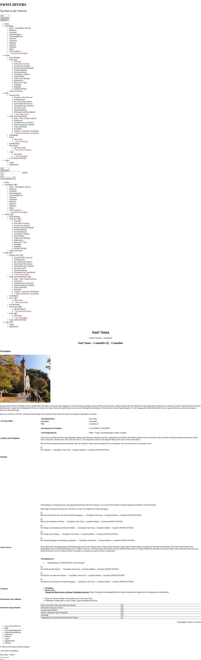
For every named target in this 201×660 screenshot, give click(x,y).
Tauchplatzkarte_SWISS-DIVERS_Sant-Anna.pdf (65, 563)
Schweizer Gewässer (21, 64)
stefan (199, 622)
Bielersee (12, 43)
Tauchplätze (9, 26)
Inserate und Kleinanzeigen (24, 68)
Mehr (7, 93)
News (11, 137)
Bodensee (13, 30)
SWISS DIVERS (13, 4)
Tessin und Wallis (20, 127)
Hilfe (6, 628)
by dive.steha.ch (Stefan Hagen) (18, 647)
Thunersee (13, 41)
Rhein (11, 49)
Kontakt (8, 636)
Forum (7, 55)
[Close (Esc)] (1, 657)
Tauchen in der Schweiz (13, 10)
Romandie (18, 129)
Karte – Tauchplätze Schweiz (20, 28)
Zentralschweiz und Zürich (24, 123)
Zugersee (12, 45)
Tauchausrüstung (20, 72)
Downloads (13, 146)
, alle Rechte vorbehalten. (9, 651)
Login (7, 160)
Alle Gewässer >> (16, 51)
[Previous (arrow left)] (1, 659)
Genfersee (13, 32)
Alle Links (18, 154)
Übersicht (17, 62)
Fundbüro (17, 85)
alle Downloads (19, 148)
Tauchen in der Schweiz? (23, 97)
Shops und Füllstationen (18, 116)
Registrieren (13, 165)
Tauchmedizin (19, 76)
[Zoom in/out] (8, 657)
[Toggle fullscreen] (6, 657)
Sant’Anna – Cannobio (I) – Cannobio (100, 342)
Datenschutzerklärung (13, 632)
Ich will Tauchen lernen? (23, 102)
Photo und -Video (20, 83)
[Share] (3, 657)
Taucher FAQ (14, 95)
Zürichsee (13, 39)
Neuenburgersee (15, 34)
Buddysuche (18, 81)
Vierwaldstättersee (16, 36)
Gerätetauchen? (19, 99)
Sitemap (8, 643)
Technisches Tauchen (22, 74)
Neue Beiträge (14, 57)
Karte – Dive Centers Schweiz (25, 118)
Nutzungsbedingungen (13, 630)
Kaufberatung (14, 144)
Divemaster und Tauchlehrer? (25, 112)
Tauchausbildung (20, 70)
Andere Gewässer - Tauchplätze (100, 338)
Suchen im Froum (15, 91)
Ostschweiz (18, 120)
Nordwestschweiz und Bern (24, 125)
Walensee (12, 47)
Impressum (9, 634)
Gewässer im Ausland (22, 66)
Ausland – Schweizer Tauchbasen (26, 131)
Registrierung (10, 641)
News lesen (18, 139)
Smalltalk (17, 87)
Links (11, 152)
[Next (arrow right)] (3, 659)
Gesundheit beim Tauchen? (24, 106)
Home (7, 24)
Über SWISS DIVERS (17, 158)
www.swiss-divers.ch (12, 626)
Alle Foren (13, 60)
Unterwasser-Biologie (22, 78)
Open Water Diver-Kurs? (23, 104)
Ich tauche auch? (20, 108)
